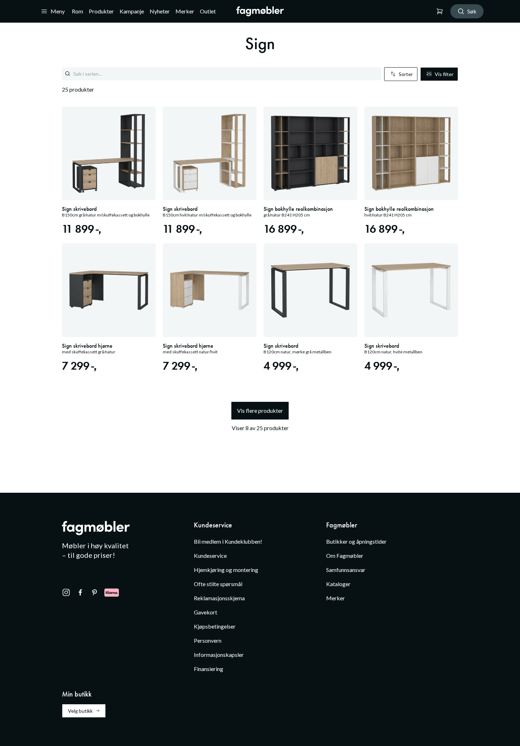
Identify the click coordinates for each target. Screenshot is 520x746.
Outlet (208, 11)
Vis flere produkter (260, 410)
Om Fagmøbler (344, 555)
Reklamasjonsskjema (219, 598)
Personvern (207, 640)
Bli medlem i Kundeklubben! (228, 541)
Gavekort (205, 612)
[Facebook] (80, 592)
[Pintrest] (94, 592)
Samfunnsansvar (345, 569)
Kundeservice (210, 555)
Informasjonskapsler (219, 654)
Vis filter (444, 74)
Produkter (101, 11)
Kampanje (132, 11)
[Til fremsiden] (260, 11)
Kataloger (338, 583)
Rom (77, 11)
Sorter (406, 74)
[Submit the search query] (67, 73)
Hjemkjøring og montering (226, 569)
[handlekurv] (439, 11)
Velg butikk (80, 711)
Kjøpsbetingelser (215, 626)
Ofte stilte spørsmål (218, 583)
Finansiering (208, 668)
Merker (184, 11)
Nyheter (160, 11)
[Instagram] (66, 592)
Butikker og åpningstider (356, 541)
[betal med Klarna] (111, 592)
